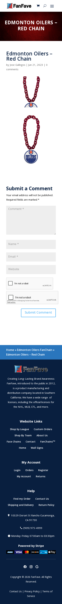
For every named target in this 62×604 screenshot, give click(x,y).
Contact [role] (30, 442)
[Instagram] (31, 567)
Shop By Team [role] (23, 436)
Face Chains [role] (14, 442)
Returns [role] (40, 477)
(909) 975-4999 (32, 528)
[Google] (37, 567)
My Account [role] (24, 477)
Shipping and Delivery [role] (21, 505)
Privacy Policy (32, 592)
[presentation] (25, 567)
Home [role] (22, 448)
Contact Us (15, 592)
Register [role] (43, 471)
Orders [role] (29, 471)
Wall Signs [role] (37, 448)
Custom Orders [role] (43, 430)
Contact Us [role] (42, 499)
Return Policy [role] (46, 505)
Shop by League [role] (19, 430)
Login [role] (17, 471)
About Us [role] (42, 436)
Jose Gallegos (17, 65)
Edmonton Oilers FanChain (34, 350)
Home (10, 350)
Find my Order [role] (21, 499)
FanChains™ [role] (47, 442)
